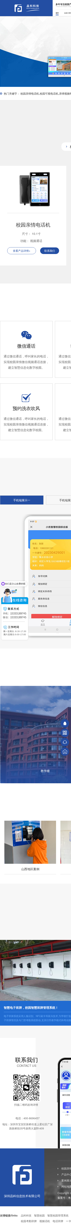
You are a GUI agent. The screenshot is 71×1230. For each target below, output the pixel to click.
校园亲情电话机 (33, 224)
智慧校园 (39, 1215)
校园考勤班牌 (29, 1221)
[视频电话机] (33, 212)
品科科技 (26, 1215)
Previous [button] (14, 49)
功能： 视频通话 (31, 241)
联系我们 (49, 251)
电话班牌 (58, 1221)
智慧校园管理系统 (58, 1215)
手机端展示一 (21, 500)
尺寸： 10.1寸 (31, 233)
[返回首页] (65, 751)
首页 (57, 13)
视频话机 (44, 1221)
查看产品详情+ (21, 251)
